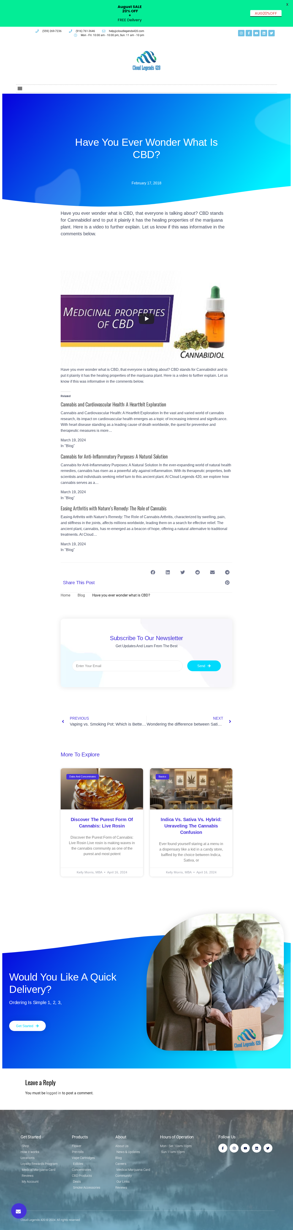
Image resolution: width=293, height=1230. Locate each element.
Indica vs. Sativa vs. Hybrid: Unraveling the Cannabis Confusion (191, 826)
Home (65, 595)
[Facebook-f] (249, 33)
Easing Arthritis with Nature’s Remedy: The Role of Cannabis (113, 508)
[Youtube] (256, 33)
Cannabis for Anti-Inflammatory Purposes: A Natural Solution (114, 456)
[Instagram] (241, 33)
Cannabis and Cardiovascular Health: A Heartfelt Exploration (113, 404)
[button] (20, 88)
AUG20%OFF (266, 13)
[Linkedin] (264, 33)
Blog (81, 595)
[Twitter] (271, 33)
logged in (53, 1093)
